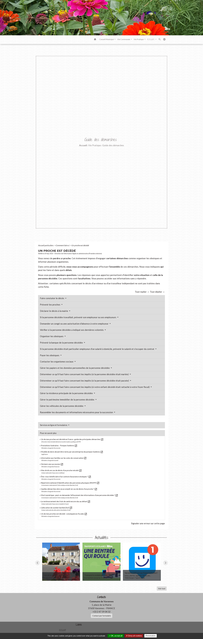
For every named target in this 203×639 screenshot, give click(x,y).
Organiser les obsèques (52, 336)
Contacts (101, 597)
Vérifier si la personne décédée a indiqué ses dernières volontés (72, 330)
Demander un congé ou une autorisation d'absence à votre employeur (74, 323)
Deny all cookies (135, 636)
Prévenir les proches (50, 304)
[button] (95, 39)
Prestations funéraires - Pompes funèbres (59, 445)
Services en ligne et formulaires (54, 425)
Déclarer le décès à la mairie (54, 311)
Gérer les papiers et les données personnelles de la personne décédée (75, 368)
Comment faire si (63, 245)
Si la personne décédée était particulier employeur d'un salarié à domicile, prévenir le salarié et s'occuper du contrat (97, 349)
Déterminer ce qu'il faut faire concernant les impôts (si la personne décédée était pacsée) (84, 380)
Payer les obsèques (50, 355)
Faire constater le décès (52, 298)
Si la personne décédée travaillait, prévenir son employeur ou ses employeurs (78, 317)
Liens (79, 624)
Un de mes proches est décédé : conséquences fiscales (64, 514)
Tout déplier (157, 291)
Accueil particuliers (46, 245)
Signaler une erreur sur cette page (148, 523)
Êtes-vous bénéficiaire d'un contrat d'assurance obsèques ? (66, 476)
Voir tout (161, 588)
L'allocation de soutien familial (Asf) (56, 507)
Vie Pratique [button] (139, 39)
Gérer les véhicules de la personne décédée (62, 406)
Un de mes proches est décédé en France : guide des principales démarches (72, 439)
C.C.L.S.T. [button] (151, 39)
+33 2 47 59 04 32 (101, 611)
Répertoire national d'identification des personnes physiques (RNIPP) (70, 483)
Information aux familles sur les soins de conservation (64, 458)
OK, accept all (116, 636)
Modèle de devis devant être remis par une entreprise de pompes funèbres (72, 452)
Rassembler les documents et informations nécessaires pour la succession (76, 412)
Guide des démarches (113, 145)
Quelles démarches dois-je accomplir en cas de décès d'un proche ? (69, 489)
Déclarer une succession (52, 464)
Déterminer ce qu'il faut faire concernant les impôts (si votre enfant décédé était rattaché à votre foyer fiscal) (95, 387)
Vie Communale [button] (123, 39)
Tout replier (142, 291)
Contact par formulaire (101, 616)
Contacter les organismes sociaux (57, 361)
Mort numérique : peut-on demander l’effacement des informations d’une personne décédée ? (79, 495)
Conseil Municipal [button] (106, 39)
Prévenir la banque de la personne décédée (61, 342)
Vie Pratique (94, 145)
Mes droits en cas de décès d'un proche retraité (61, 470)
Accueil (83, 145)
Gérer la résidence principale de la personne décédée (66, 393)
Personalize (151, 636)
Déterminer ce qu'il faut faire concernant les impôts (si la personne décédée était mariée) (84, 374)
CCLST (62, 630)
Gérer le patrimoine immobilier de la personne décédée (67, 399)
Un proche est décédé (80, 245)
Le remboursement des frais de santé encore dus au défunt (65, 501)
